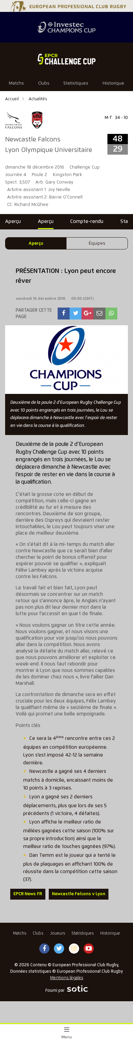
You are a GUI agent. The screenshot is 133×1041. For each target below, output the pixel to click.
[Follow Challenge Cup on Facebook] (44, 949)
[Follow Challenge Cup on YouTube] (89, 949)
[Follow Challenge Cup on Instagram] (74, 949)
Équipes (97, 243)
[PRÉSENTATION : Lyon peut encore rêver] (63, 313)
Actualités (38, 99)
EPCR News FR (27, 894)
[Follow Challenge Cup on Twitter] (59, 949)
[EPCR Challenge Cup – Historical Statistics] (66, 59)
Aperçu (36, 243)
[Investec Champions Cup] (66, 27)
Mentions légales (66, 978)
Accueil (12, 99)
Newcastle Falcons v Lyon (78, 894)
